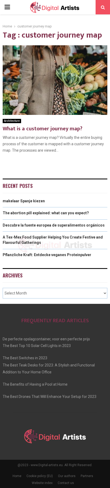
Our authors (67, 476)
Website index (42, 483)
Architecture (12, 120)
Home (17, 476)
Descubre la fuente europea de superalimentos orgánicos (54, 225)
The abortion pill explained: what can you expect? (46, 213)
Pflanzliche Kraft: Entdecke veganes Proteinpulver (47, 255)
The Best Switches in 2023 (25, 358)
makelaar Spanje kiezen (24, 201)
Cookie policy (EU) (39, 476)
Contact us (66, 483)
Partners (87, 476)
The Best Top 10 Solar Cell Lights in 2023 (37, 346)
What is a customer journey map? (42, 128)
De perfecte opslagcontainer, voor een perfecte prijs (46, 339)
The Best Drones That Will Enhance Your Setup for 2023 (49, 396)
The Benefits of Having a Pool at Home (35, 384)
